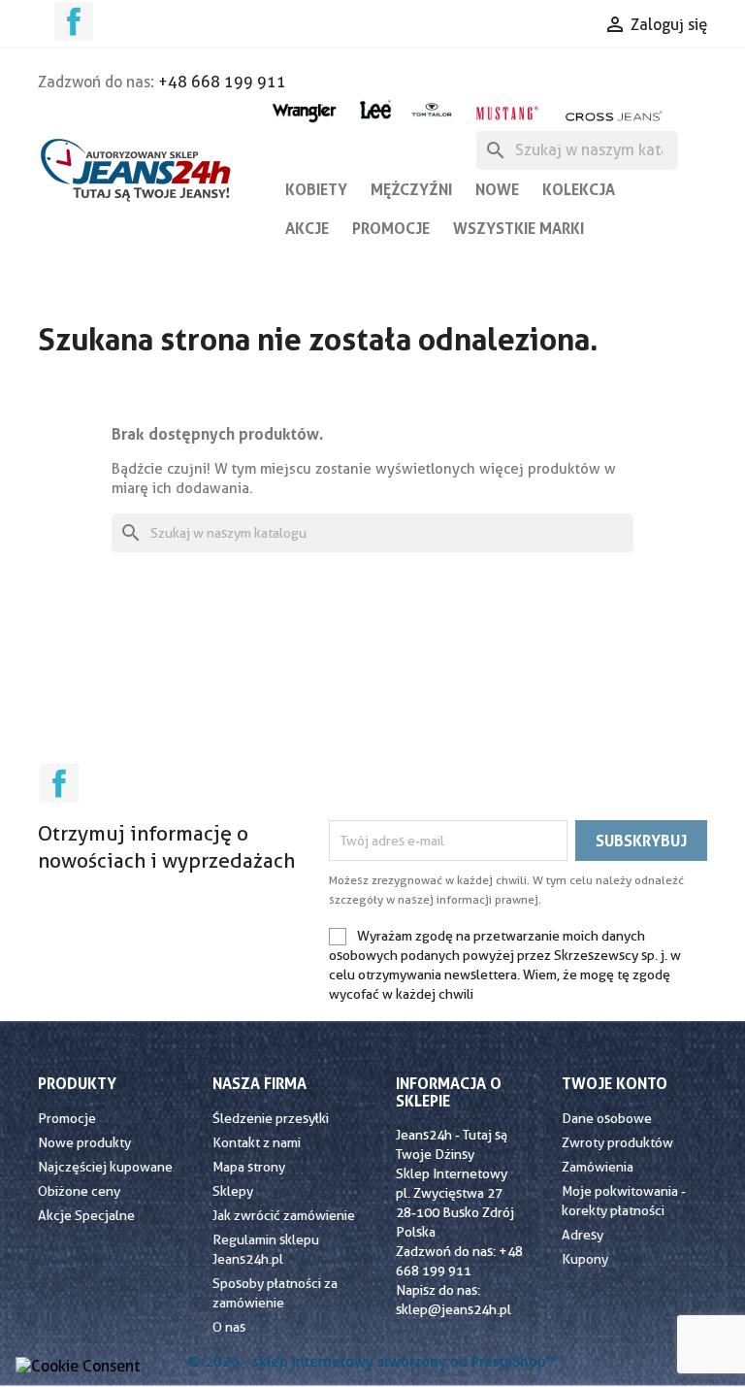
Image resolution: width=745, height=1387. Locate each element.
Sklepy (232, 1191)
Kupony (585, 1259)
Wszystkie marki (518, 228)
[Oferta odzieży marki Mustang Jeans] (506, 111)
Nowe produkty (84, 1142)
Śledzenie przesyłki (270, 1118)
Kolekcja (578, 189)
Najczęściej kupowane (105, 1166)
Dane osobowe (607, 1118)
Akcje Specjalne (86, 1215)
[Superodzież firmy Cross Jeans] (615, 116)
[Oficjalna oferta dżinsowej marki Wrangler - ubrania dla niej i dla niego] (305, 110)
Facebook (73, 21)
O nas (228, 1327)
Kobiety (316, 189)
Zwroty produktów (617, 1142)
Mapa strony (248, 1166)
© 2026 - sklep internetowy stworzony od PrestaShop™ (373, 1361)
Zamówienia (597, 1166)
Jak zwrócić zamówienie (283, 1215)
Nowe (497, 189)
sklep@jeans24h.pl (453, 1309)
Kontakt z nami (256, 1142)
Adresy (582, 1234)
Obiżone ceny (79, 1191)
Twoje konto (614, 1083)
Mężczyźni (411, 189)
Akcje (307, 228)
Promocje (391, 228)
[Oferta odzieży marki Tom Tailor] (432, 109)
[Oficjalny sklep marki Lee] (375, 107)
